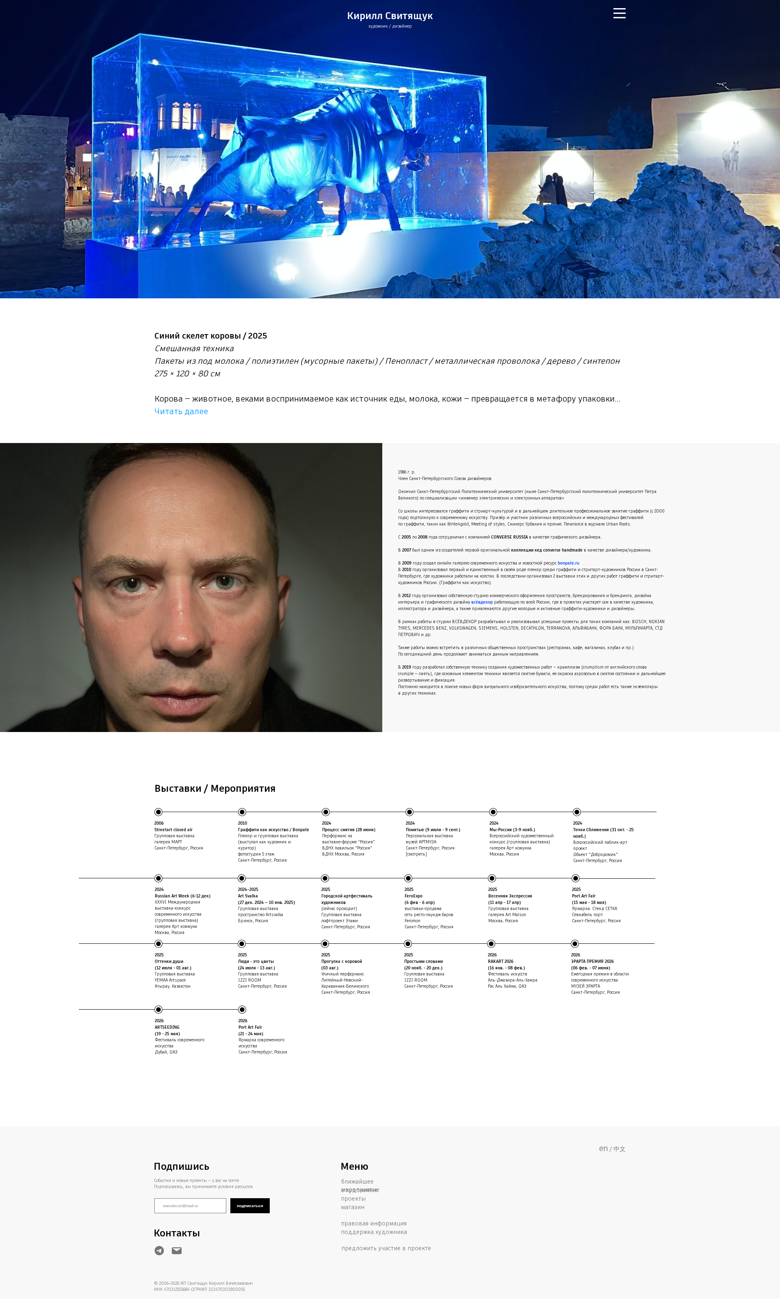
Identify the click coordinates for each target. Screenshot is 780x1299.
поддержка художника (374, 1232)
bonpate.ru (568, 563)
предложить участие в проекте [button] (386, 1248)
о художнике (359, 1190)
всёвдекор (482, 602)
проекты (353, 1199)
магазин (352, 1207)
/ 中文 (617, 1149)
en (603, 1149)
